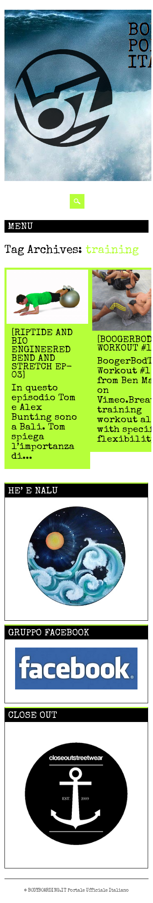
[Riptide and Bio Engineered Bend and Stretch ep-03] (42, 354)
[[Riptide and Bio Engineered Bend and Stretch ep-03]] (47, 322)
